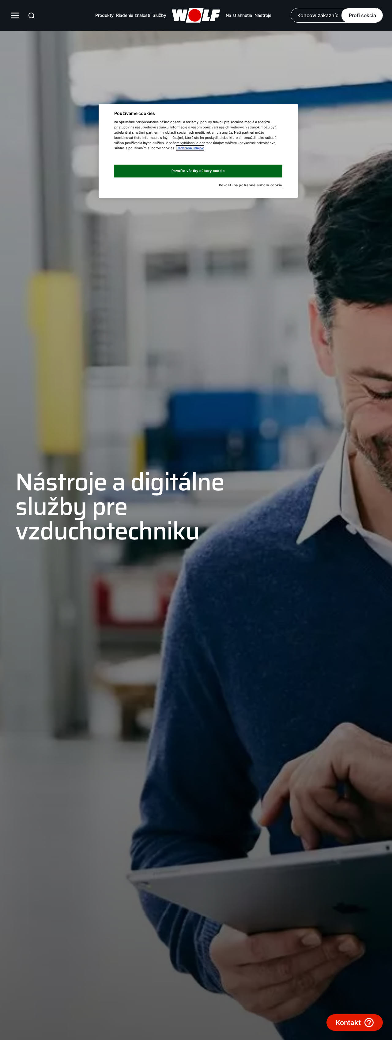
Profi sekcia (362, 15)
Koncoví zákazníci (318, 15)
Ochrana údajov (190, 148)
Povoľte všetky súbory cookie (198, 171)
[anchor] (31, 15)
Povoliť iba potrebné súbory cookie (250, 185)
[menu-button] (15, 15)
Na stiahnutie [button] (239, 15)
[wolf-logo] (196, 15)
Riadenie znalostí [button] (133, 15)
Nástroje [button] (262, 15)
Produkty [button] (104, 15)
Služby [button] (159, 15)
